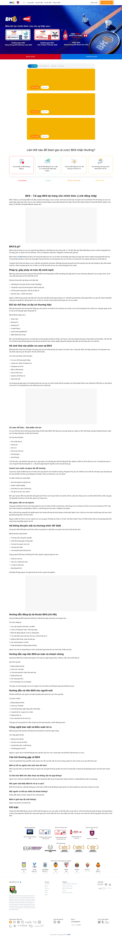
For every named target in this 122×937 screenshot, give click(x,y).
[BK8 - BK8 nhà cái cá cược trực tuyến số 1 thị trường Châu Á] (14, 2)
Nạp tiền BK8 (39, 2)
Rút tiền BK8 (47, 2)
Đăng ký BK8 (56, 2)
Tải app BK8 (30, 2)
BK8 (24, 2)
